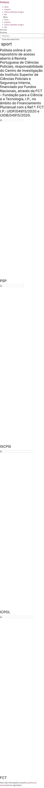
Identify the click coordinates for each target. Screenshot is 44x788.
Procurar (3, 32)
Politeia (4, 2)
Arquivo (7, 9)
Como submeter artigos (14, 12)
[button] (22, 17)
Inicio (6, 7)
